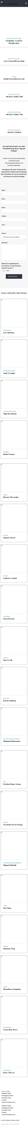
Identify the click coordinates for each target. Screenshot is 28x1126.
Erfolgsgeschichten (7, 1095)
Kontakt (4, 1100)
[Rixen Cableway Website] (9, 3)
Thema (4, 233)
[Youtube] (3, 1083)
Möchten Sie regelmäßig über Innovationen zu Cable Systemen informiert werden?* (11, 266)
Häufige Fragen (6, 1093)
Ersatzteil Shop (6, 1098)
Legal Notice (5, 1124)
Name (3, 190)
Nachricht (5, 242)
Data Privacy (15, 1124)
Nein (7, 270)
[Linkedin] (15, 1083)
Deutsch (17, 3)
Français (17, 6)
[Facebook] (11, 1083)
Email (3, 207)
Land (3, 224)
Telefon (4, 216)
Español (17, 9)
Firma (3, 199)
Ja (3, 270)
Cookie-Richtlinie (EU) (8, 1102)
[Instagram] (7, 1083)
